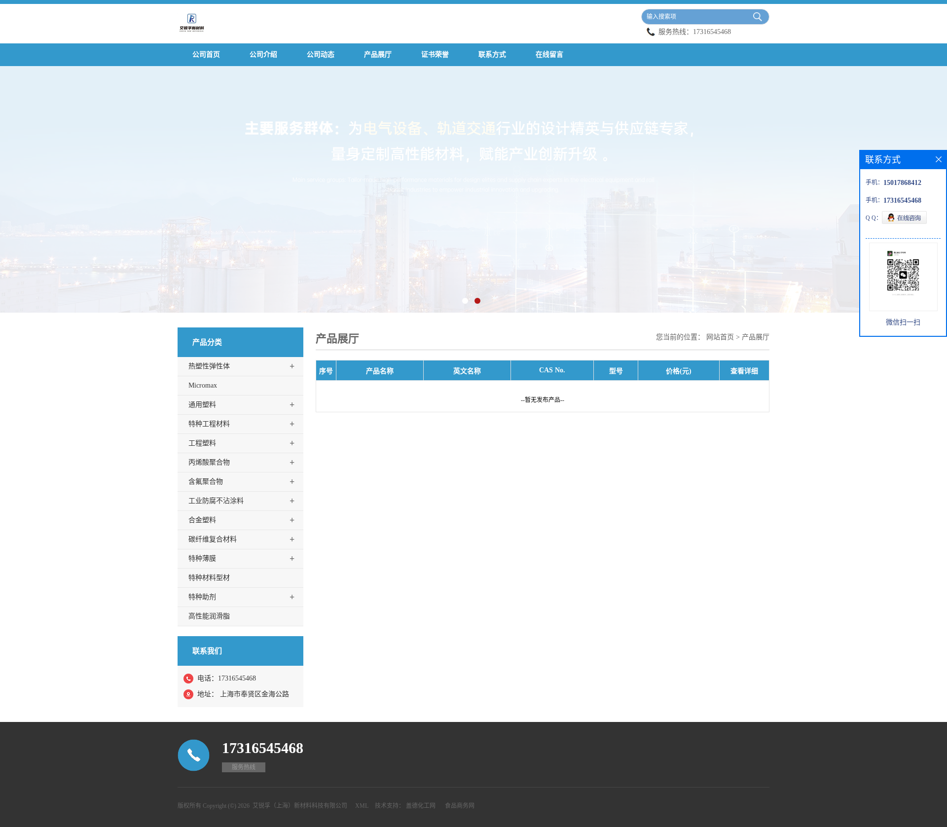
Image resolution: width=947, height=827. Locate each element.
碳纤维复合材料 (212, 539)
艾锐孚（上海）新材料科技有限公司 (300, 805)
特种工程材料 (209, 424)
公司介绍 (263, 54)
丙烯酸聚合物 (209, 462)
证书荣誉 (435, 54)
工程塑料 (202, 443)
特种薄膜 (202, 558)
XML (361, 805)
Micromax (202, 385)
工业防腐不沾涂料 (216, 500)
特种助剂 (202, 597)
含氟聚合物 (205, 481)
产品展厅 (378, 54)
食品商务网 (459, 805)
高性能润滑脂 (209, 616)
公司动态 (320, 54)
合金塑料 (202, 520)
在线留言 (549, 54)
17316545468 (712, 32)
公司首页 (206, 54)
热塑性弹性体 (209, 366)
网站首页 (720, 337)
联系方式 (492, 54)
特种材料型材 (209, 577)
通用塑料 (202, 404)
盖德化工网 (421, 805)
